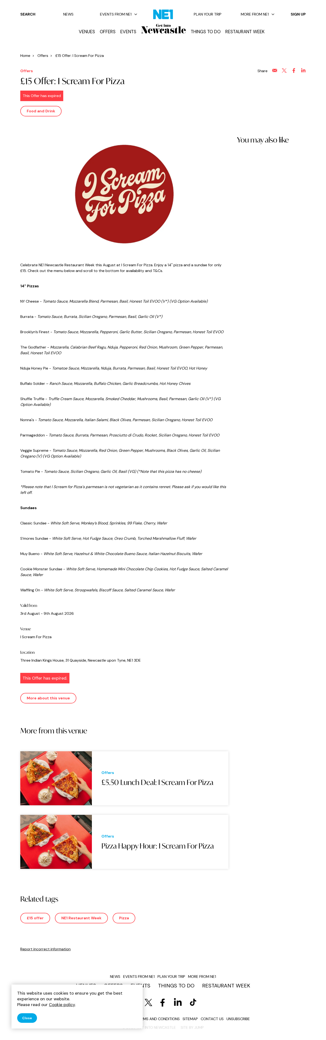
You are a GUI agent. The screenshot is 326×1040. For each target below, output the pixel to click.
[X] (148, 1002)
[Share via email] (274, 70)
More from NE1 (255, 14)
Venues (87, 31)
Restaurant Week (245, 31)
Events (128, 31)
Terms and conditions (158, 1018)
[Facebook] (162, 1002)
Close (27, 1018)
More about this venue (48, 698)
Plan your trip (207, 14)
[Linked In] (178, 1002)
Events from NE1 (115, 14)
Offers (108, 31)
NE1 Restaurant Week (81, 917)
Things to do (206, 31)
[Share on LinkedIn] (303, 70)
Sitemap (190, 1018)
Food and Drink (41, 111)
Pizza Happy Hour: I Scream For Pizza (157, 846)
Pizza (124, 917)
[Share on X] (284, 70)
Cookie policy (62, 1004)
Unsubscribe (238, 1018)
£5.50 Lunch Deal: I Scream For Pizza (157, 782)
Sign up (298, 14)
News (68, 14)
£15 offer (35, 917)
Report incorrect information (45, 949)
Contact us (212, 1018)
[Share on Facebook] (293, 70)
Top (312, 1028)
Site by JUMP (192, 1027)
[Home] (163, 28)
